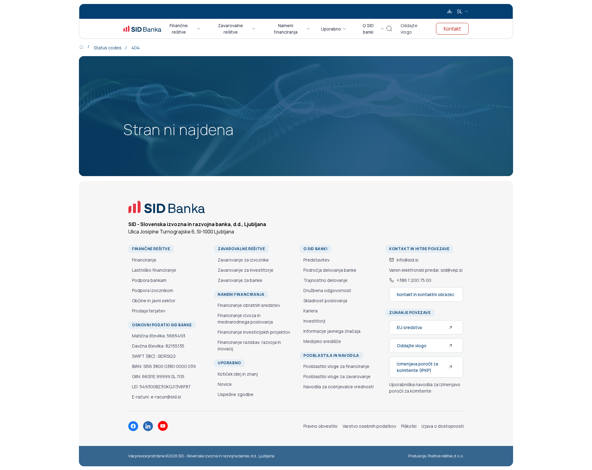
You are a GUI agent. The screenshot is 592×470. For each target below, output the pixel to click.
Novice (225, 384)
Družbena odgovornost (327, 290)
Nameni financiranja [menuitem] (286, 29)
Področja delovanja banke (329, 270)
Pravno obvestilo (320, 426)
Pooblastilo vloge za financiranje (336, 366)
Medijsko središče (322, 341)
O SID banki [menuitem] (368, 29)
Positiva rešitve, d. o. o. (446, 456)
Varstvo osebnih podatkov (369, 426)
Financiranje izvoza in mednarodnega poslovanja (245, 318)
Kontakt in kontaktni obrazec (425, 294)
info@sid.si (407, 260)
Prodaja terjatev (148, 311)
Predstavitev (316, 260)
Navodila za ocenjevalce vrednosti (338, 387)
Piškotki (409, 426)
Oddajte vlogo (409, 29)
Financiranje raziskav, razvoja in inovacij (249, 345)
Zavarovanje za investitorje (245, 270)
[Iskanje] (389, 29)
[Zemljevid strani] (449, 11)
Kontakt (452, 28)
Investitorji (314, 321)
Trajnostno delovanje (325, 280)
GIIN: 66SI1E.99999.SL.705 (158, 376)
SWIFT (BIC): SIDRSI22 (154, 356)
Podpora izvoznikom (152, 290)
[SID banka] (142, 29)
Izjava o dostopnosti (442, 426)
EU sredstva (409, 327)
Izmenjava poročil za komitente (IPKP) (417, 367)
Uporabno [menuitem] (331, 29)
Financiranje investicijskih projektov (254, 332)
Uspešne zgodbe (235, 394)
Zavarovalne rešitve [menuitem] (230, 29)
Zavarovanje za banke (240, 280)
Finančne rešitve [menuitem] (179, 29)
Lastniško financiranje (154, 270)
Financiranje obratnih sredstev (249, 305)
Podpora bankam (149, 280)
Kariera (310, 311)
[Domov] (86, 46)
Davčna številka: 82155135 (158, 346)
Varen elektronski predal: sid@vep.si (425, 270)
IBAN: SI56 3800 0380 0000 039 (164, 366)
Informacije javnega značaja (331, 331)
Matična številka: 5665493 (158, 336)
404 (135, 48)
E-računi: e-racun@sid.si (156, 397)
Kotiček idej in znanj (238, 374)
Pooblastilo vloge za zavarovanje (337, 376)
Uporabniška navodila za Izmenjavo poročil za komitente (424, 387)
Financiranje (144, 260)
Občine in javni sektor (153, 300)
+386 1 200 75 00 (414, 280)
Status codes (107, 48)
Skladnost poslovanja (325, 300)
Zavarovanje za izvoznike (243, 260)
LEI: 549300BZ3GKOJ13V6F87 (161, 387)
